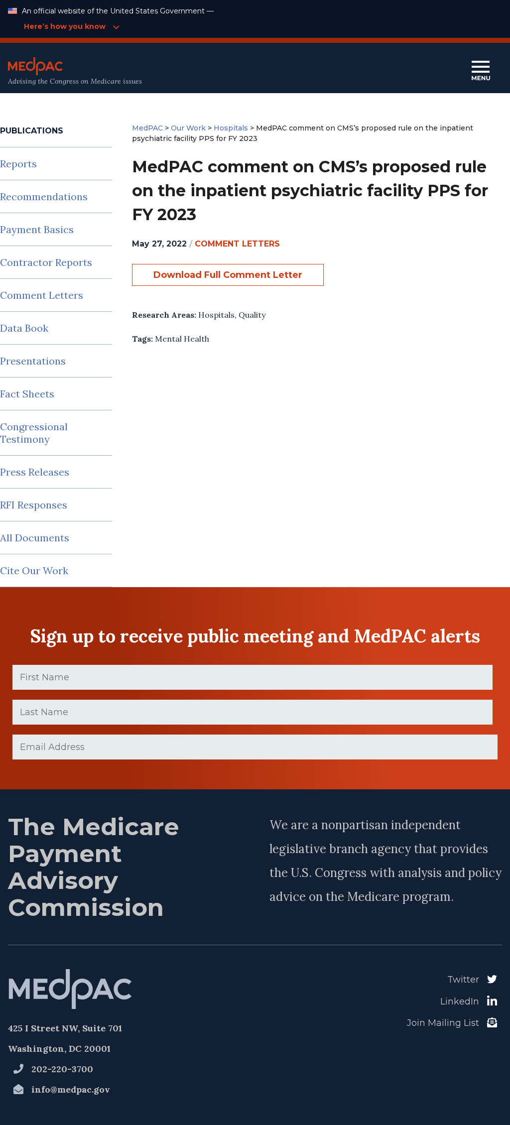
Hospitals (216, 315)
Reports (18, 163)
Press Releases (34, 472)
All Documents (34, 537)
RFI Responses (33, 505)
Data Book (24, 328)
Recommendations (44, 196)
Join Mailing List (443, 1022)
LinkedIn (459, 1001)
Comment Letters (41, 295)
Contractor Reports (46, 262)
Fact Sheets (27, 393)
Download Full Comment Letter (227, 274)
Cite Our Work (34, 570)
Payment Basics (37, 229)
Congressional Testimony (34, 432)
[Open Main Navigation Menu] (480, 71)
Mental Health (182, 339)
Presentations (33, 361)
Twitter (463, 979)
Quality (252, 315)
